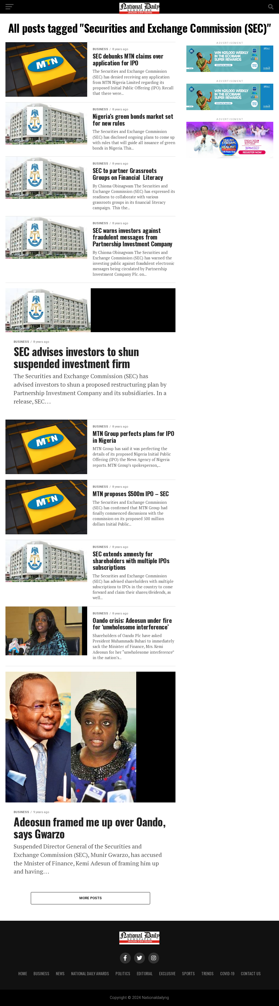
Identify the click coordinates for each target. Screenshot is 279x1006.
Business (41, 973)
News (60, 973)
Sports (188, 973)
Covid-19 (227, 973)
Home (22, 973)
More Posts (90, 898)
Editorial (145, 973)
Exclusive (167, 973)
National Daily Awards (90, 973)
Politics (123, 973)
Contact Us (251, 973)
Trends (207, 973)
